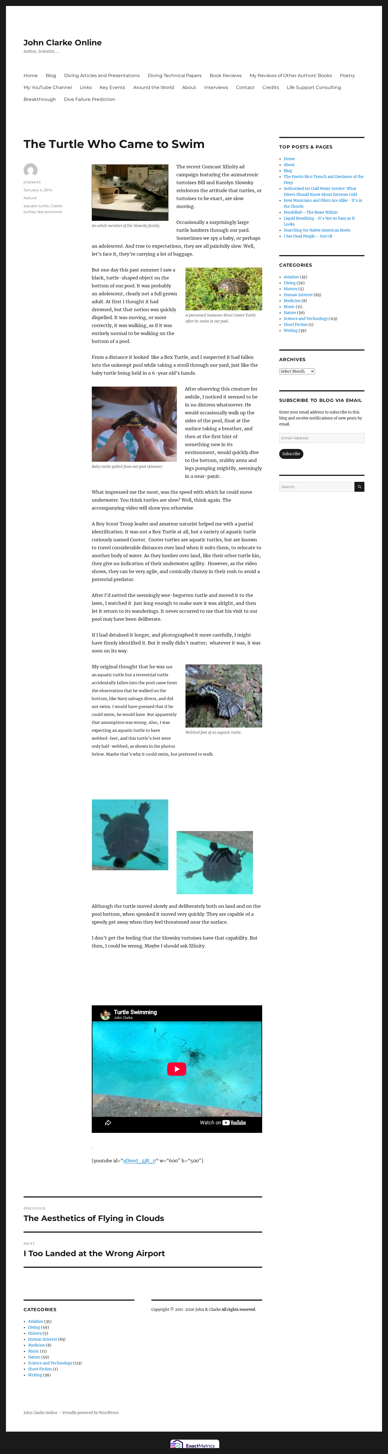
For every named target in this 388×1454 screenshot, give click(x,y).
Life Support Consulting (314, 87)
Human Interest (42, 1339)
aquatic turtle (36, 206)
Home (31, 75)
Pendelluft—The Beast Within (311, 212)
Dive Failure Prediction (89, 99)
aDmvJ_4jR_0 (139, 1160)
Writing (35, 1375)
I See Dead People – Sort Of (308, 236)
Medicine (36, 1345)
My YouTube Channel (48, 87)
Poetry (347, 75)
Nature (30, 198)
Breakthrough (40, 99)
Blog (51, 75)
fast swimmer (49, 211)
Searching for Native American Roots (317, 230)
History (35, 1333)
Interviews (216, 87)
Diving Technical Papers (175, 75)
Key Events (112, 87)
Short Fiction (40, 1369)
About (189, 87)
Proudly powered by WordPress (90, 1412)
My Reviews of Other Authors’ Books (291, 75)
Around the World (153, 87)
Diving (34, 1327)
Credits (270, 87)
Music (33, 1351)
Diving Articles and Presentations (102, 75)
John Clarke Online (63, 42)
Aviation (35, 1321)
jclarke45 (32, 182)
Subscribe (291, 454)
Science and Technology (50, 1363)
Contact (245, 87)
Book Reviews (226, 75)
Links (86, 87)
